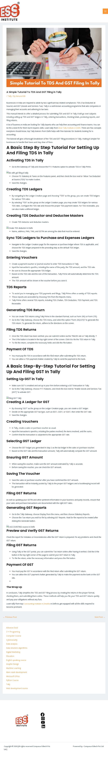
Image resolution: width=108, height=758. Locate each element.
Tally (10, 96)
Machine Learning (13, 668)
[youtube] (43, 722)
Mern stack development (16, 672)
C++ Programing (13, 631)
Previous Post (10, 617)
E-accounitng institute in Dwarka (37, 603)
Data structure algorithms (16, 648)
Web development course (17, 688)
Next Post (100, 617)
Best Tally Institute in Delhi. (70, 128)
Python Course (12, 680)
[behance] (44, 726)
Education (10, 656)
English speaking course (16, 660)
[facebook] (43, 715)
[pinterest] (43, 718)
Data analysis (11, 644)
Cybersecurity (11, 640)
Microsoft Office (13, 676)
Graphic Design (12, 664)
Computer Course (13, 636)
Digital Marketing (13, 652)
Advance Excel (12, 627)
